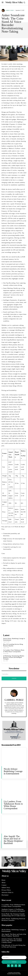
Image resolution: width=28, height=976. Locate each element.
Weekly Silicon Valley (16, 973)
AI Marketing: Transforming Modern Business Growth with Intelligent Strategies (13, 657)
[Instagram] (12, 965)
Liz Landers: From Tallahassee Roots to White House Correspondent (13, 650)
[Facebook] (8, 965)
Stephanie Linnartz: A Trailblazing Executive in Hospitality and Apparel (13, 910)
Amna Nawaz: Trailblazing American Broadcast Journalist (13, 919)
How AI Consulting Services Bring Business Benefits (13, 645)
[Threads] (19, 965)
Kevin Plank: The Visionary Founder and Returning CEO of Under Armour (13, 914)
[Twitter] (15, 965)
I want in (14, 678)
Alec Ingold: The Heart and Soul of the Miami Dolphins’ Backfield (13, 840)
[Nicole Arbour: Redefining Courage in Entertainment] (14, 757)
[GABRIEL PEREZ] (3, 10)
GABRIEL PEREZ (9, 10)
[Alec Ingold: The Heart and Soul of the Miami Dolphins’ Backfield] (14, 824)
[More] (20, 41)
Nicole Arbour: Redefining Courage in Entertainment (14, 639)
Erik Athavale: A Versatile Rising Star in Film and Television (14, 946)
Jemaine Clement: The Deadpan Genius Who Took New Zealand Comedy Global (12, 940)
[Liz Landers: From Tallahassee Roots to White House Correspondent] (14, 789)
